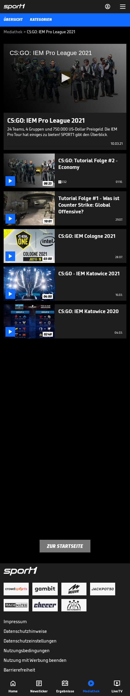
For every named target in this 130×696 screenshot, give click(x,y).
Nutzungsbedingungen (27, 650)
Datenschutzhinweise (25, 631)
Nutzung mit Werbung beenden (35, 660)
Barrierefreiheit (19, 670)
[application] (65, 78)
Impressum (15, 621)
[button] (65, 78)
